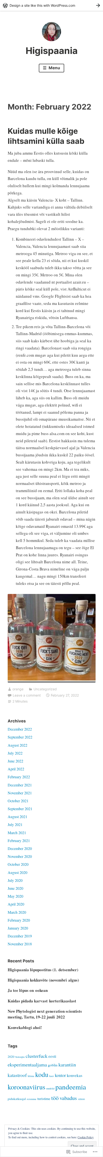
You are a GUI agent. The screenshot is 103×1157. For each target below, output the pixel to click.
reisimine (31, 1099)
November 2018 (20, 943)
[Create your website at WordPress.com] (51, 5)
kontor (60, 1075)
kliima (31, 1076)
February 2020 (19, 920)
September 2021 (20, 808)
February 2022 (19, 776)
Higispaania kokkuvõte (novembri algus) (43, 980)
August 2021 (17, 816)
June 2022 (15, 760)
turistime (43, 1098)
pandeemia (70, 1086)
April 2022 (16, 768)
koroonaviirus (26, 1086)
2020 (11, 1056)
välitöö (81, 1099)
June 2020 (15, 888)
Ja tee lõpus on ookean (28, 990)
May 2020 (15, 896)
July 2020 (15, 880)
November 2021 (20, 792)
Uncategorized (45, 689)
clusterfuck (36, 1056)
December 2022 (20, 729)
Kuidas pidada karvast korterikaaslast (42, 1001)
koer (51, 1076)
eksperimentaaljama (27, 1064)
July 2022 (15, 753)
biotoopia (20, 1056)
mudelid (50, 1088)
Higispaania (52, 50)
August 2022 (17, 745)
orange (17, 689)
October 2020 (18, 864)
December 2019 (20, 935)
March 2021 (17, 832)
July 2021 (15, 824)
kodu (41, 1074)
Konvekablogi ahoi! (25, 1027)
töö (55, 1098)
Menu (54, 67)
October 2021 (18, 800)
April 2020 (16, 904)
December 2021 (20, 784)
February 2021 (19, 840)
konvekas (74, 1075)
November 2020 (20, 856)
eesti (52, 1056)
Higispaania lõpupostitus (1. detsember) (43, 970)
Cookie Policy (86, 1137)
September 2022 (20, 736)
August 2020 (17, 872)
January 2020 (18, 927)
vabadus (68, 1097)
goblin (52, 1065)
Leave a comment (27, 695)
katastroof (17, 1075)
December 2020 (20, 848)
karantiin (67, 1064)
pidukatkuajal (17, 1099)
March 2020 (17, 912)
